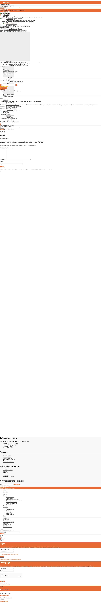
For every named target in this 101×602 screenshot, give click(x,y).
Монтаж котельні (7, 457)
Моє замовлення (7, 473)
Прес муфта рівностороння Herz (8, 62)
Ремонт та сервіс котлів (8, 462)
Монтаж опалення (7, 458)
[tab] (52, 93)
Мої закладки (6, 475)
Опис (4, 93)
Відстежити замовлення (8, 476)
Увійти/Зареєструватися (6, 488)
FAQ (1, 171)
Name (1, 161)
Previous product (4, 27)
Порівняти (2, 227)
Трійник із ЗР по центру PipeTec (13, 313)
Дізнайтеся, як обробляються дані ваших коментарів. (39, 169)
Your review (3, 159)
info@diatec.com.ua (7, 446)
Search (2, 533)
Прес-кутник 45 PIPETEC (10, 366)
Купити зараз (3, 88)
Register (2, 581)
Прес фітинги (22, 17)
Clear (8, 83)
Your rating (3, 148)
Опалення (9, 17)
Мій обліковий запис (7, 470)
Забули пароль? (14, 554)
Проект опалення (7, 455)
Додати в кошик (4, 86)
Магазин (5, 17)
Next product (3, 31)
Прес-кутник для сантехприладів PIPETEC (18, 416)
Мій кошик (5, 472)
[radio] (11, 77)
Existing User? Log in (5, 584)
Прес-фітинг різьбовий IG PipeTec (14, 210)
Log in (2, 556)
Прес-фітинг (3, 80)
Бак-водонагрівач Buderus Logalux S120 (9, 30)
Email (1, 164)
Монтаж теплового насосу (9, 459)
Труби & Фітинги (15, 17)
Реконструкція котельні (8, 460)
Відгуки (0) (5, 95)
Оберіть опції (3, 226)
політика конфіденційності (87, 566)
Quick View (2, 228)
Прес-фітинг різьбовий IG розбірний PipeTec (19, 262)
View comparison (4, 601)
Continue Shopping (4, 595)
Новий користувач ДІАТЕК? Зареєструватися (10, 559)
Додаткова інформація (8, 94)
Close (13, 488)
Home (1, 17)
